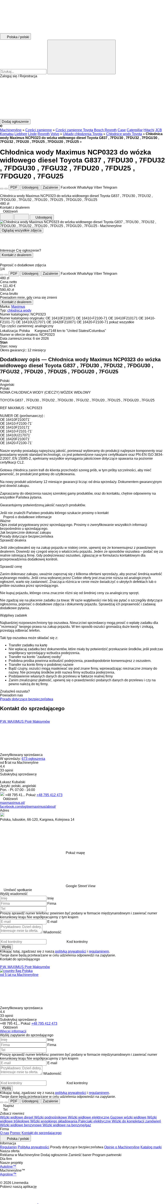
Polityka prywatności (33, 1147)
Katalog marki (151, 1147)
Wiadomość (52, 932)
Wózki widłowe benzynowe (21, 1125)
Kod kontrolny (77, 942)
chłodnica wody (19, 310)
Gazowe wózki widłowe (128, 1117)
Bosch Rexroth (105, 130)
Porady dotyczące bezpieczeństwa (26, 699)
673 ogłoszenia (33, 759)
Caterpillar (135, 130)
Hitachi (149, 130)
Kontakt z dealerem (16, 255)
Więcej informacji (13, 1031)
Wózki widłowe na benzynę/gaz (67, 1125)
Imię (50, 898)
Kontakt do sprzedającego (42, 1133)
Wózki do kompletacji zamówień (136, 1121)
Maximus (18, 306)
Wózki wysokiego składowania (54, 1121)
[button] (83, 98)
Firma (51, 903)
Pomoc (15, 1133)
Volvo (55, 134)
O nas (4, 1133)
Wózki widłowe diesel (17, 1117)
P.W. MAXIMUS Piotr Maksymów (25, 721)
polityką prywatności (70, 951)
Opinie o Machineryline (122, 1147)
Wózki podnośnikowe (51, 1117)
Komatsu (7, 134)
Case (122, 130)
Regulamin (8, 1147)
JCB (158, 130)
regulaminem (99, 951)
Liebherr (20, 134)
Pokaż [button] (31, 795)
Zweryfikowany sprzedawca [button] (21, 755)
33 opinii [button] (6, 770)
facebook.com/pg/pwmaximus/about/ (28, 806)
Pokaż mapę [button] (75, 853)
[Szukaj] (81, 57)
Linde (32, 134)
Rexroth (44, 134)
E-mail (52, 921)
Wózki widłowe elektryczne (89, 1117)
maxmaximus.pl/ (12, 803)
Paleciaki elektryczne (95, 1121)
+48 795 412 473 (49, 795)
